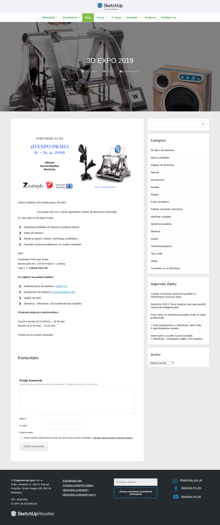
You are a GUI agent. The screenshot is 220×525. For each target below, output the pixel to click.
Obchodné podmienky (76, 490)
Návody (155, 172)
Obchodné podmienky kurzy (79, 494)
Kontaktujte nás (72, 480)
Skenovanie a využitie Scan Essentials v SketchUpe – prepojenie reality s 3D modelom (176, 337)
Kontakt (132, 17)
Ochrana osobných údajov (78, 485)
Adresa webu (26, 432)
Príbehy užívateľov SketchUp (167, 209)
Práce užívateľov (160, 201)
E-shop (116, 17)
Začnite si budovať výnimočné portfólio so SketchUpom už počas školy (173, 295)
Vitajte (154, 261)
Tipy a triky (157, 253)
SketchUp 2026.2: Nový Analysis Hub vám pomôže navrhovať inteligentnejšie (178, 306)
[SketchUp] (110, 6)
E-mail (24, 425)
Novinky (155, 187)
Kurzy (100, 17)
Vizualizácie (69, 17)
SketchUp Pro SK (191, 487)
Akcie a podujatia (160, 157)
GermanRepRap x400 (63, 292)
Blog (88, 17)
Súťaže (154, 238)
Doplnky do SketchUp (162, 165)
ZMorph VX (61, 286)
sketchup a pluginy (161, 216)
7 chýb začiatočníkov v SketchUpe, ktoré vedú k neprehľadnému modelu (176, 327)
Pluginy (155, 194)
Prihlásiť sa (168, 17)
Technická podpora (161, 246)
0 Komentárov (131, 71)
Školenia (155, 231)
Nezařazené (157, 179)
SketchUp (48, 17)
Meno (23, 418)
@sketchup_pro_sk (191, 480)
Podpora (150, 17)
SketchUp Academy (161, 224)
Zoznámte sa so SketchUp (165, 268)
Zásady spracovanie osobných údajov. (113, 437)
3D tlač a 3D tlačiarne (162, 150)
